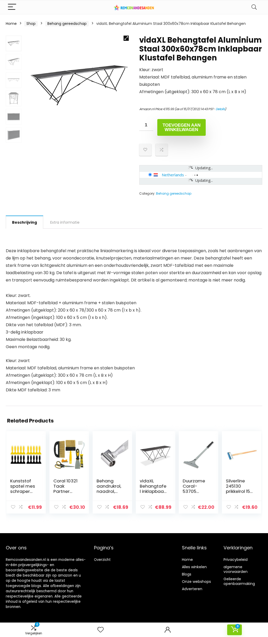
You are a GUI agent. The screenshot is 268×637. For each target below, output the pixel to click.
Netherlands (173, 174)
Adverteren (192, 588)
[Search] (254, 7)
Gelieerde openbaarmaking (239, 581)
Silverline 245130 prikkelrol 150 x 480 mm (239, 489)
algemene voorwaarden (236, 569)
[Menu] (12, 7)
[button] (126, 38)
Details (220, 109)
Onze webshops (196, 581)
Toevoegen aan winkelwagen (181, 127)
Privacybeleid (236, 559)
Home (11, 23)
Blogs (186, 574)
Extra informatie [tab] (65, 222)
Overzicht (102, 559)
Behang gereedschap (67, 23)
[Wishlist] (100, 630)
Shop (31, 23)
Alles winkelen (194, 567)
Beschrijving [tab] (24, 222)
